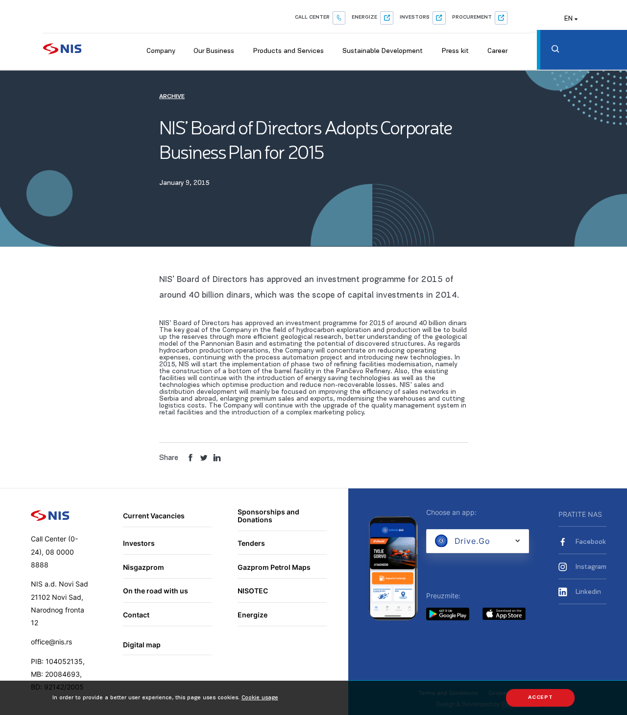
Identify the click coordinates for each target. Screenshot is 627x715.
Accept (540, 697)
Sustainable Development (382, 51)
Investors (415, 17)
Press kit (455, 51)
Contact (136, 614)
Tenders (251, 543)
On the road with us (155, 590)
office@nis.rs (51, 642)
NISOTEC (253, 590)
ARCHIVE (172, 97)
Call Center (312, 17)
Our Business (213, 51)
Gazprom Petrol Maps (274, 567)
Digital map (142, 644)
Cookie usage (259, 698)
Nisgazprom (143, 567)
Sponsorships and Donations (268, 515)
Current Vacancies (154, 515)
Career (497, 51)
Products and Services (288, 51)
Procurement (472, 17)
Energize (364, 17)
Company (160, 51)
